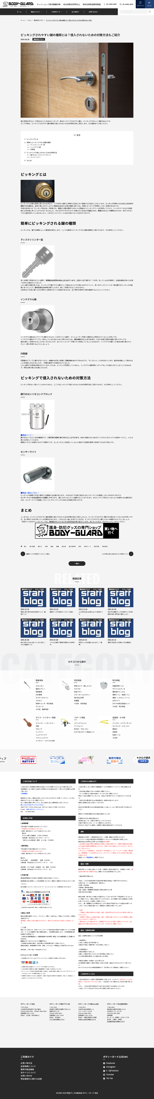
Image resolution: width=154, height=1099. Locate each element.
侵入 (25, 546)
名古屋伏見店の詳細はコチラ (116, 1021)
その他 (115, 738)
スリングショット (80, 723)
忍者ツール (116, 735)
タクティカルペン (42, 697)
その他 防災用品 (119, 706)
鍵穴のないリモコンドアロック (40, 155)
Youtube (110, 1074)
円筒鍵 (32, 149)
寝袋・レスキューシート (121, 697)
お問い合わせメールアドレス (35, 809)
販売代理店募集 (27, 1069)
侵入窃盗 (32, 546)
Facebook (110, 1063)
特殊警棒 (39, 692)
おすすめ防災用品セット (121, 703)
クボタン (39, 700)
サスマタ (77, 689)
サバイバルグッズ (119, 689)
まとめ (29, 160)
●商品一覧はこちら (29, 492)
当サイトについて (28, 1072)
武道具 (115, 732)
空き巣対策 (72, 546)
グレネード (40, 706)
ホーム (19, 12)
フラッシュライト (42, 738)
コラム (29, 20)
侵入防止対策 (79, 697)
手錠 (37, 726)
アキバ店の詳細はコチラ (56, 1019)
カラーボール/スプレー (82, 695)
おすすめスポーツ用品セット (84, 732)
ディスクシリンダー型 (37, 145)
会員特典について (28, 1066)
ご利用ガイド (55, 12)
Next (135, 760)
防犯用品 (105, 546)
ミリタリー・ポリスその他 (45, 741)
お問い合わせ (93, 12)
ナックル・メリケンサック (122, 723)
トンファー (40, 732)
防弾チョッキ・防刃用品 (44, 703)
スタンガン (40, 686)
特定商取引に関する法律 (31, 1078)
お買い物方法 (26, 1063)
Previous (18, 760)
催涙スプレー (40, 689)
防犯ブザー (78, 692)
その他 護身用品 (42, 709)
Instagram (110, 1066)
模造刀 (115, 729)
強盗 (52, 546)
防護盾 (76, 700)
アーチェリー (79, 726)
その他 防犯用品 (80, 703)
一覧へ (76, 563)
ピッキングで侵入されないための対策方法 (42, 152)
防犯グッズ (87, 546)
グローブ (39, 729)
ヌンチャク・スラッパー (121, 726)
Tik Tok (109, 1078)
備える (40, 546)
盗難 (57, 546)
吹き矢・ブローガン (81, 729)
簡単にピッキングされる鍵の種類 (39, 142)
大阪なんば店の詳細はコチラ (87, 1019)
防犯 (79, 546)
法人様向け (75, 12)
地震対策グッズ (118, 686)
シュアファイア (41, 735)
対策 (46, 546)
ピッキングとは (32, 139)
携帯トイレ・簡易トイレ (121, 695)
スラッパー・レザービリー (45, 723)
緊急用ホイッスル (119, 692)
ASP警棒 (39, 695)
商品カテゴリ (35, 12)
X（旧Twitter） (113, 1070)
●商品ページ (26, 435)
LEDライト (116, 700)
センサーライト (35, 157)
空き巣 (64, 546)
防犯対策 (96, 546)
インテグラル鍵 (35, 147)
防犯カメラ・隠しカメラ (83, 686)
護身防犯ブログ (38, 20)
